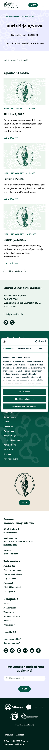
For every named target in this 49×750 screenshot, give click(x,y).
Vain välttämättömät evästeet (24, 406)
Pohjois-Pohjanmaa (12, 440)
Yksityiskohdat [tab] (24, 349)
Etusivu (6, 16)
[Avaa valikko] (43, 5)
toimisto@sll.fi (10, 544)
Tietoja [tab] (40, 349)
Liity (33, 5)
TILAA (24, 689)
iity (24, 502)
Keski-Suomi (9, 412)
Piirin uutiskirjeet (13, 108)
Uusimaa (7, 454)
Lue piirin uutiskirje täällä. (16, 60)
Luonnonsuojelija (11, 639)
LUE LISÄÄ (9, 138)
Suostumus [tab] (8, 349)
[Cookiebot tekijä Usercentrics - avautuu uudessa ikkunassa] (35, 342)
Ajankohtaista (15, 16)
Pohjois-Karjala (10, 435)
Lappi (6, 421)
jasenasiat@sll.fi (11, 554)
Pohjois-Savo (10, 445)
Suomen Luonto (11, 643)
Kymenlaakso (10, 417)
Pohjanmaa (9, 431)
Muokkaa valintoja (23, 399)
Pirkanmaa (8, 426)
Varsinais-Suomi (11, 459)
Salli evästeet (24, 392)
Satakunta (8, 449)
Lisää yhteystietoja (13, 314)
